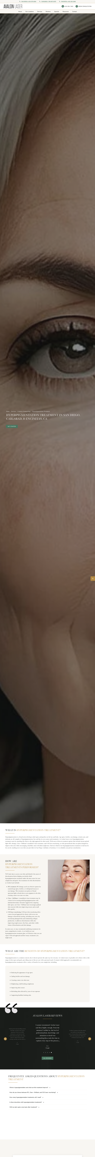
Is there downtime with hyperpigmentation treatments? (26, 1102)
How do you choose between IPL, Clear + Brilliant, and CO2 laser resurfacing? (33, 1092)
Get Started (12, 426)
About (20, 11)
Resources (66, 11)
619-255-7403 (69, 6)
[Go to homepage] (26, 6)
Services (39, 11)
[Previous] (5, 1038)
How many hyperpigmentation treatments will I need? (25, 1097)
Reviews (48, 11)
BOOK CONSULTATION (85, 6)
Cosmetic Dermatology (24, 411)
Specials (56, 11)
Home (8, 411)
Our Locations (29, 11)
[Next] (89, 1038)
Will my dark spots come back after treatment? (23, 1107)
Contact (74, 11)
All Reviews (47, 1058)
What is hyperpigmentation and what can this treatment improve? (29, 1087)
